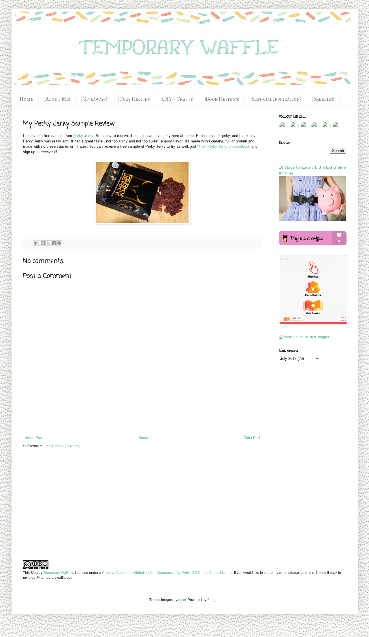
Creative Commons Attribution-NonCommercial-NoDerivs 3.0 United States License (167, 573)
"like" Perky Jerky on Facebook (223, 146)
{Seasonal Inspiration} (275, 99)
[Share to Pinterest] (59, 243)
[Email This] (37, 243)
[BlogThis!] (43, 243)
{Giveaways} (94, 99)
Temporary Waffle (57, 573)
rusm (182, 600)
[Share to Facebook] (54, 243)
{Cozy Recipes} (134, 99)
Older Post (252, 438)
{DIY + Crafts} (177, 99)
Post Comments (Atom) (62, 446)
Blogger (213, 600)
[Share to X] (48, 243)
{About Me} (57, 99)
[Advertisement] (142, 420)
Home (26, 99)
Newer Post (34, 438)
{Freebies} (323, 99)
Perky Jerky (83, 136)
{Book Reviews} (221, 99)
